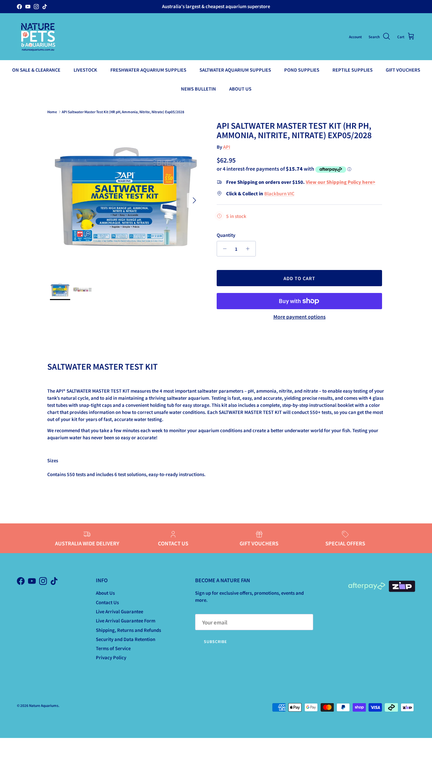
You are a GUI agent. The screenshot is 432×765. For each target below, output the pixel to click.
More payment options (299, 317)
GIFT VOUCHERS (403, 70)
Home (52, 111)
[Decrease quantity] (223, 248)
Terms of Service (113, 648)
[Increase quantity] (249, 248)
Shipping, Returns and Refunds (128, 630)
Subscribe (215, 641)
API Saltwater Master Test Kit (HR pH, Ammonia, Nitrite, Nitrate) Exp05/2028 (123, 111)
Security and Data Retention (125, 639)
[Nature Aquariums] (38, 36)
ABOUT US (240, 88)
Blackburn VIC (279, 193)
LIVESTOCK (85, 70)
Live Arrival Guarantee (119, 611)
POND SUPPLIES (301, 70)
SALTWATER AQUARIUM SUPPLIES (235, 70)
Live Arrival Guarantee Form (125, 620)
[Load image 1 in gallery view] (126, 197)
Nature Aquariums (43, 705)
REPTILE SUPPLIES (352, 70)
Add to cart (299, 278)
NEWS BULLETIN (198, 88)
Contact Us (107, 602)
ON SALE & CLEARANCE (36, 70)
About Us (105, 593)
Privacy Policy (111, 657)
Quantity (226, 235)
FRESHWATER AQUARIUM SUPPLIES (148, 70)
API (226, 147)
